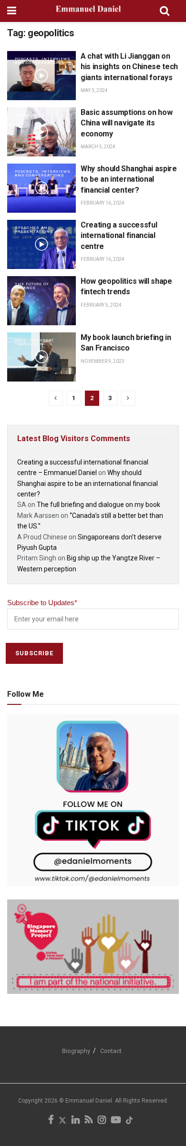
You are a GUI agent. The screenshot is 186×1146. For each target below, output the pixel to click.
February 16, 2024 (102, 203)
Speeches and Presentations (34, 230)
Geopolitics (30, 115)
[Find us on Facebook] (50, 1120)
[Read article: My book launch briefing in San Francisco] (41, 357)
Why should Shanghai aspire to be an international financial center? (129, 179)
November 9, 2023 (102, 361)
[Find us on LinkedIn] (76, 1120)
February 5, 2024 (101, 305)
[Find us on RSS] (89, 1120)
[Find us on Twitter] (62, 1120)
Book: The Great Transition (34, 342)
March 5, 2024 (98, 146)
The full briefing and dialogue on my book (98, 504)
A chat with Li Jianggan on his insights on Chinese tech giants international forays (129, 67)
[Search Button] (164, 11)
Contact (111, 1050)
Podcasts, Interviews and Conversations (43, 61)
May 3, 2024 (94, 90)
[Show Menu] (11, 11)
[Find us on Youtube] (116, 1120)
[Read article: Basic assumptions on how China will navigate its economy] (41, 131)
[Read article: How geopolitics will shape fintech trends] (41, 300)
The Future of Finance (32, 286)
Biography (76, 1050)
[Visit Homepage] (88, 11)
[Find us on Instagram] (102, 1120)
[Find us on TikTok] (129, 1120)
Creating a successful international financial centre (119, 235)
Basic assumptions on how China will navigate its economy (126, 123)
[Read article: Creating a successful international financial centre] (41, 244)
